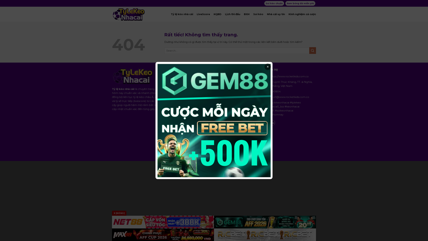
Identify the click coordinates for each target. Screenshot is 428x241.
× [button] (267, 66)
